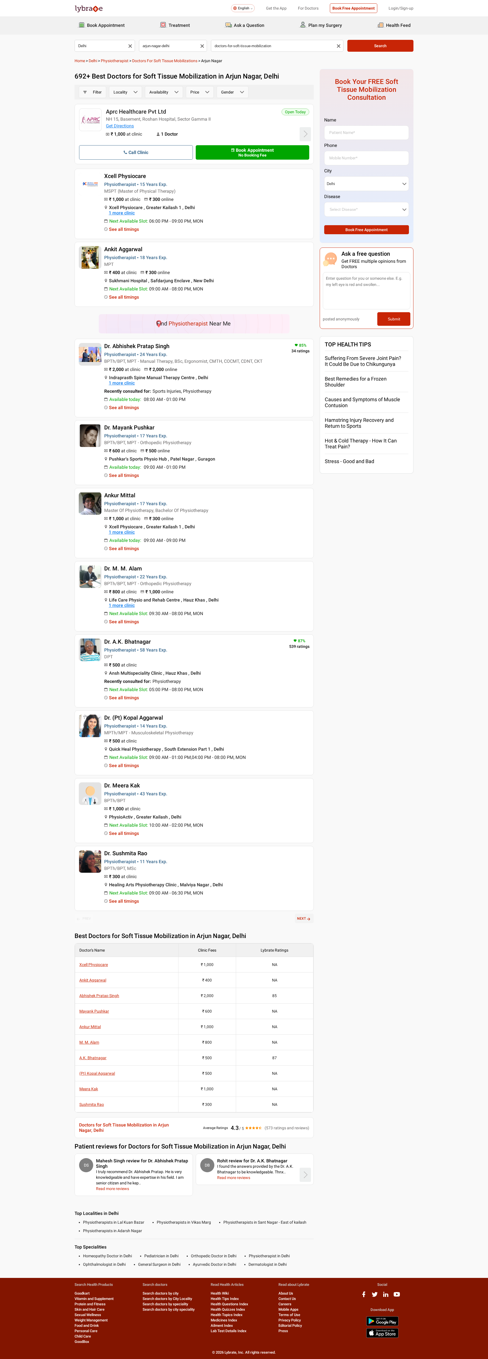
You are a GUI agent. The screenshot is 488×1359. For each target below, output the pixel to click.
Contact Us (287, 1299)
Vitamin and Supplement (94, 1299)
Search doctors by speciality (165, 1304)
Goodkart (82, 1293)
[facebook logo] (363, 1296)
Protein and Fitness (90, 1304)
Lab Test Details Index (229, 1331)
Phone (330, 145)
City (328, 170)
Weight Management (91, 1320)
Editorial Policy (290, 1325)
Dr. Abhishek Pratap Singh (136, 346)
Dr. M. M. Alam (123, 568)
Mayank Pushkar (94, 1011)
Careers (284, 1304)
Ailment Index (222, 1325)
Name (330, 120)
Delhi (93, 60)
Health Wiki (220, 1293)
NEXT (301, 919)
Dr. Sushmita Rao (125, 853)
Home (80, 60)
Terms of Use (289, 1315)
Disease (332, 196)
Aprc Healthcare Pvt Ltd (136, 111)
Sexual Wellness (88, 1315)
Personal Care (86, 1331)
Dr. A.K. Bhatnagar (127, 641)
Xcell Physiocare (125, 176)
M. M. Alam (89, 1042)
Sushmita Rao (91, 1104)
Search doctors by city (160, 1293)
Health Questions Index (229, 1304)
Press (283, 1331)
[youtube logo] (396, 1296)
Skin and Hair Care (89, 1309)
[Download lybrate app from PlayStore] (382, 1325)
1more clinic (122, 213)
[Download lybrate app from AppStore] (382, 1337)
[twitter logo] (374, 1296)
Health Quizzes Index (228, 1309)
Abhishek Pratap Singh (99, 995)
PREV (86, 919)
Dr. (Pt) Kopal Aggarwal (133, 717)
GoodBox (82, 1342)
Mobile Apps (288, 1309)
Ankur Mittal (119, 495)
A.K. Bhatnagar (92, 1058)
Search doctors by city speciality (169, 1309)
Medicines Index (224, 1320)
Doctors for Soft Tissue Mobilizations (164, 60)
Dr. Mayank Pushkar (129, 427)
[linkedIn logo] (385, 1296)
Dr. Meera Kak (122, 785)
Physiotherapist (114, 60)
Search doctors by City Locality (167, 1299)
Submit (394, 319)
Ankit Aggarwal (123, 249)
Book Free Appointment (353, 8)
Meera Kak (88, 1089)
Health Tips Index (225, 1299)
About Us (285, 1293)
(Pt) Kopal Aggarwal (97, 1073)
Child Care (83, 1336)
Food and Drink (87, 1325)
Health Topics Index (227, 1315)
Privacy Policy (289, 1320)
